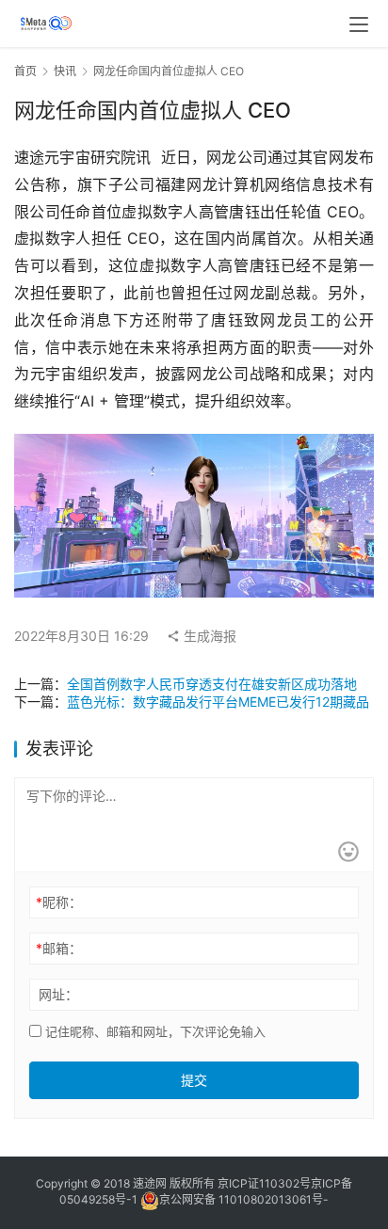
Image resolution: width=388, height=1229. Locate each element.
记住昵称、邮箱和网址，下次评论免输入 (153, 1031)
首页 (25, 71)
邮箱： (59, 948)
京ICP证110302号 (264, 1183)
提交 (194, 1080)
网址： (58, 994)
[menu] (359, 24)
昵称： (59, 902)
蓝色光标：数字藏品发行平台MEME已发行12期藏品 (218, 702)
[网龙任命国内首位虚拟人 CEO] (194, 447)
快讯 (65, 71)
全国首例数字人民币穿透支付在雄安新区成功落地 (212, 684)
